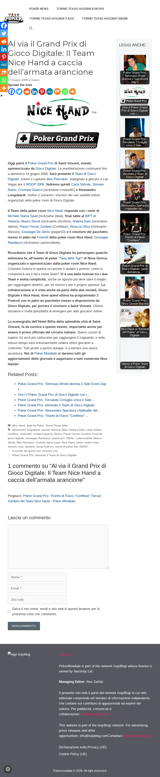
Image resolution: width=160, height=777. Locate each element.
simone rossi (15, 446)
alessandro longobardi (26, 429)
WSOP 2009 (35, 184)
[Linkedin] (34, 91)
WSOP (83, 446)
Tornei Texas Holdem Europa (80, 8)
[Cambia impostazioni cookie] (8, 769)
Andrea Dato (82, 221)
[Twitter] (19, 91)
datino (58, 433)
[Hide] (1, 95)
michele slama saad (48, 442)
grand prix (58, 438)
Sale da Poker (35, 425)
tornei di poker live (66, 446)
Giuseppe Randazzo (38, 438)
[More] (72, 91)
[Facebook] (11, 91)
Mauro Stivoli (30, 221)
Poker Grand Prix (40, 163)
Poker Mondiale (45, 353)
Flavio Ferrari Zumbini (36, 226)
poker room (92, 442)
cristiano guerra (43, 433)
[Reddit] (26, 91)
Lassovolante (84, 438)
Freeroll (42, 237)
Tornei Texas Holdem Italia (51, 18)
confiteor (13, 433)
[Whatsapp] (64, 91)
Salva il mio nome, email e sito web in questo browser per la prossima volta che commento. (56, 611)
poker (79, 442)
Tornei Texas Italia (56, 425)
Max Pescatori (57, 179)
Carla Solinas (81, 184)
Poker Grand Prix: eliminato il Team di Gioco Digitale (44, 455)
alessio (45, 429)
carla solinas (94, 429)
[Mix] (57, 91)
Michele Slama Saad (23, 216)
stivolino (30, 446)
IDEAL (70, 438)
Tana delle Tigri (71, 258)
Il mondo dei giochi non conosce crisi (35, 450)
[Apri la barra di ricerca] (30, 28)
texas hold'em (45, 446)
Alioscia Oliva (80, 226)
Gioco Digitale (46, 168)
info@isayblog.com (95, 714)
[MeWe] (49, 91)
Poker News (39, 8)
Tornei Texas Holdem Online (105, 18)
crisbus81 (26, 433)
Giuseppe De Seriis (36, 232)
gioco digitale (16, 438)
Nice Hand (54, 211)
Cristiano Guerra (30, 190)
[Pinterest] (42, 91)
